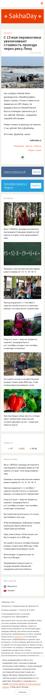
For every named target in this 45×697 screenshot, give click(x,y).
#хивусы (37, 146)
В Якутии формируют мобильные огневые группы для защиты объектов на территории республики (22, 526)
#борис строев (34, 150)
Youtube (11, 590)
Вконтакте (12, 586)
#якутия (29, 146)
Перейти (35, 185)
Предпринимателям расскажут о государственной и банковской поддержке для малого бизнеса (18, 566)
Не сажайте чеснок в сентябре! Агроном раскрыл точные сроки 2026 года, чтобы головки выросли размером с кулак (21, 546)
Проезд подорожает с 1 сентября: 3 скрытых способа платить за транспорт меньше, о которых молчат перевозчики (21, 491)
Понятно (22, 692)
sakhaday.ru (18, 637)
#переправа (19, 146)
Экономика (8, 33)
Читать (36, 171)
